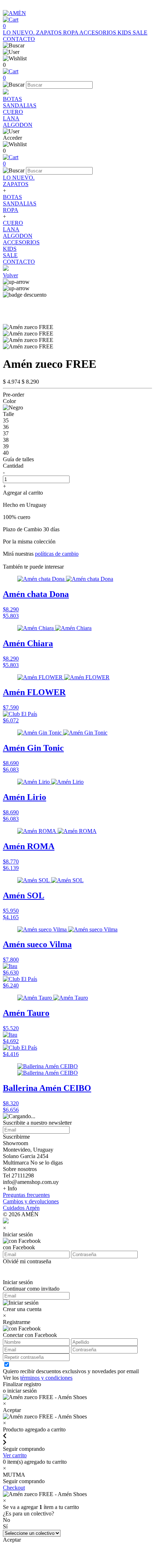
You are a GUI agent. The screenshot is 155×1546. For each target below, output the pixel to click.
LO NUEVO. (19, 32)
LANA (11, 118)
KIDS (125, 32)
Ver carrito (15, 1455)
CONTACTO (19, 39)
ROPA (71, 32)
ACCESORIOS (98, 32)
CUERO (13, 112)
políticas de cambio (57, 554)
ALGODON (17, 125)
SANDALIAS (19, 105)
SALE (140, 32)
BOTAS (12, 99)
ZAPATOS (49, 32)
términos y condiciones (46, 1378)
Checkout (14, 1488)
